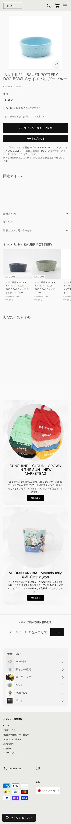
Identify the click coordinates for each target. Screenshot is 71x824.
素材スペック (10, 213)
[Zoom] (56, 64)
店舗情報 (7, 748)
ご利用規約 (8, 744)
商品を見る (35, 498)
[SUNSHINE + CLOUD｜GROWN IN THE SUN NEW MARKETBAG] (35, 432)
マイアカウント (10, 753)
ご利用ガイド (9, 730)
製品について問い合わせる (17, 230)
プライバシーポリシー (13, 739)
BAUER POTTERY (12, 86)
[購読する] (57, 632)
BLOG (6, 725)
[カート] (57, 5)
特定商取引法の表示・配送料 (16, 734)
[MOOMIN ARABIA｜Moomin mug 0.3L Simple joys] (35, 539)
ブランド (8, 222)
